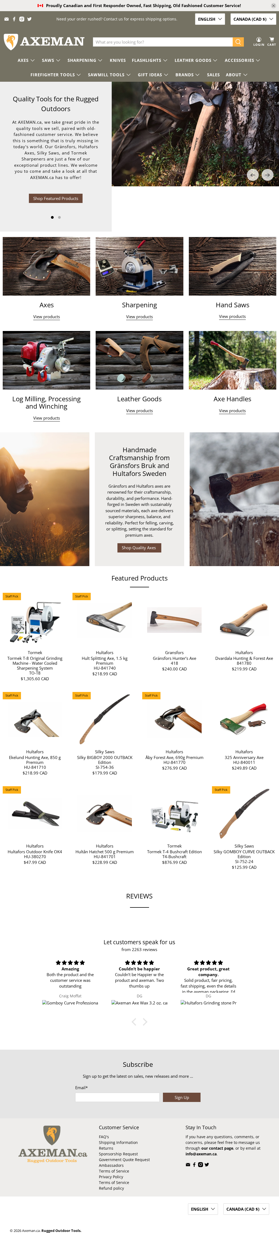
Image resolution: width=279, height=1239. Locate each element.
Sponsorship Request (118, 1153)
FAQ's (104, 1136)
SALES (213, 74)
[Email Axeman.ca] (6, 19)
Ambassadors (111, 1165)
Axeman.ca (31, 1230)
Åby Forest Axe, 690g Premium (174, 757)
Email (81, 1087)
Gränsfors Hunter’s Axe (174, 658)
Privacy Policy (111, 1176)
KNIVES (118, 60)
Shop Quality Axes (139, 547)
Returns (106, 1148)
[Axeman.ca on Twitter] (29, 19)
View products (46, 316)
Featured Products (139, 577)
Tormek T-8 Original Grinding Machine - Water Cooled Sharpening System (34, 662)
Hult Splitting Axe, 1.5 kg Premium (105, 660)
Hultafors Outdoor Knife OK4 (35, 851)
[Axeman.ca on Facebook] (14, 19)
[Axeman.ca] (44, 42)
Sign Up (182, 1097)
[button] (135, 1022)
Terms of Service (114, 1171)
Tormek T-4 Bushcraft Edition (174, 851)
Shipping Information (118, 1142)
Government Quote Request (124, 1159)
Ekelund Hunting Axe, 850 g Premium (35, 760)
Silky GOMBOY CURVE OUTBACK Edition (244, 854)
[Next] (268, 182)
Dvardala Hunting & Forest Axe (244, 658)
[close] (273, 5)
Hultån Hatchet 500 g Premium (104, 851)
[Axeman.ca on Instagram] (21, 19)
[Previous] (253, 182)
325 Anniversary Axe (244, 757)
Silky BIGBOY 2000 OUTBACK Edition (104, 760)
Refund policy (111, 1188)
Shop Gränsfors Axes (55, 194)
